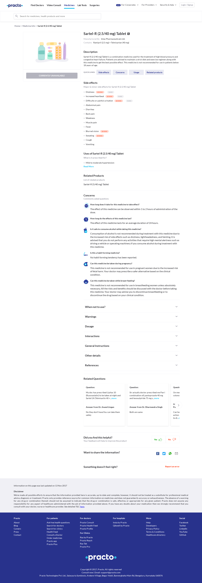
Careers (17, 528)
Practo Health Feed (89, 525)
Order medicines (54, 538)
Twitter (182, 525)
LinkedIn (183, 528)
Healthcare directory (155, 535)
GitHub (182, 535)
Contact (17, 535)
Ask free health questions (58, 522)
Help (148, 522)
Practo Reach (86, 540)
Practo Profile (86, 528)
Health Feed (52, 532)
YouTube (183, 532)
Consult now (87, 572)
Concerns (120, 72)
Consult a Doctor (55, 535)
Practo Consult (87, 522)
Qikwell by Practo (121, 525)
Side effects (103, 72)
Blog (16, 525)
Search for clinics (55, 528)
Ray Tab (83, 543)
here (82, 506)
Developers (151, 525)
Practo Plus (52, 544)
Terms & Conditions (155, 532)
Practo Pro (85, 546)
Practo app (52, 541)
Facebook (183, 522)
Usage (136, 72)
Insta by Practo (120, 522)
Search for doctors (55, 525)
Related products (154, 72)
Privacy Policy (152, 528)
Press (16, 532)
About (17, 522)
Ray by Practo (86, 537)
